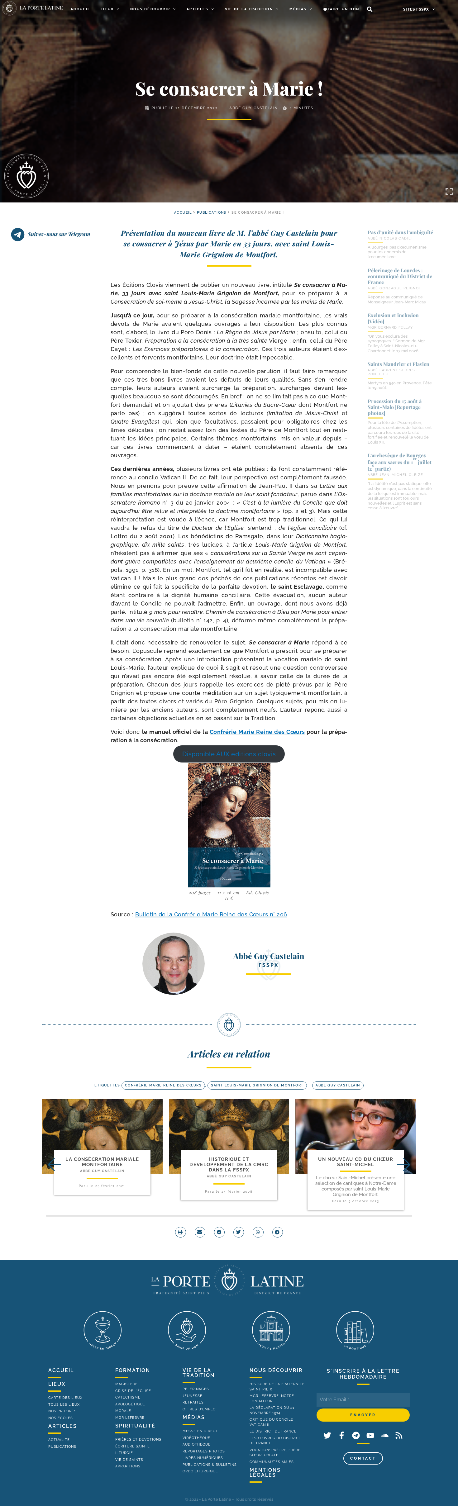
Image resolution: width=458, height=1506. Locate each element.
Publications (212, 213)
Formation (132, 1370)
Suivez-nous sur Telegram (59, 233)
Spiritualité (135, 1426)
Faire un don (343, 9)
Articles (197, 9)
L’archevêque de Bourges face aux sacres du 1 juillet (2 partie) (400, 462)
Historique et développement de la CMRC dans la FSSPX (228, 1165)
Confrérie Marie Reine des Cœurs (257, 732)
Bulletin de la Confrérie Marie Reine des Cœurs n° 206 (211, 914)
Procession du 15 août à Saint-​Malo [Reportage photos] (395, 407)
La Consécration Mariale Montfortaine (102, 1162)
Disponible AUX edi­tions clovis (229, 754)
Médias (298, 9)
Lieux (107, 9)
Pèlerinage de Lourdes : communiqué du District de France (400, 276)
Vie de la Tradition (249, 9)
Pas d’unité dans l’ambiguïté (400, 232)
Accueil (80, 9)
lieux (56, 1384)
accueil (183, 213)
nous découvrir (276, 1370)
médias (194, 1417)
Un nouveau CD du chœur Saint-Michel (355, 1162)
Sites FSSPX (416, 9)
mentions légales (265, 1472)
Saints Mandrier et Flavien (398, 364)
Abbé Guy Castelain (253, 108)
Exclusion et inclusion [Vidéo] (393, 318)
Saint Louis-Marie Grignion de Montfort (257, 1085)
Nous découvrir (150, 9)
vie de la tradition (199, 1372)
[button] (370, 9)
